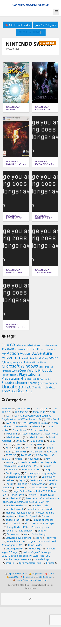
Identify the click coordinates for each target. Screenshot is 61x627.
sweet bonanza (15, 541)
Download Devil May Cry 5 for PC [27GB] (45, 163)
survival (44, 383)
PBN (27, 519)
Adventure (42, 353)
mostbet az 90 (13, 498)
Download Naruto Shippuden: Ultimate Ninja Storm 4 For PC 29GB (15, 108)
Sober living (39, 534)
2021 (8, 451)
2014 (40, 444)
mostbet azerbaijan (16, 505)
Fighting (5, 362)
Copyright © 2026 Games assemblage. (26, 585)
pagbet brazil (13, 519)
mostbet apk (47, 494)
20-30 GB (21, 440)
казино (10, 562)
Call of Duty (43, 358)
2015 (50, 444)
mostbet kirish (40, 505)
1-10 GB (8, 344)
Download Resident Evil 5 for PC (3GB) (15, 163)
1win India (11, 422)
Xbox (52, 387)
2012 (43, 349)
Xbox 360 (9, 391)
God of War (38, 483)
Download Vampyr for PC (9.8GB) (15, 326)
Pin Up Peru (31, 523)
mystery (10, 516)
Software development (18, 537)
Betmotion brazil (30, 469)
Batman (47, 465)
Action (13, 353)
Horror (36, 362)
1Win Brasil (52, 419)
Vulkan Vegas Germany (19, 559)
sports (38, 537)
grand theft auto (25, 362)
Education (52, 480)
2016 (48, 349)
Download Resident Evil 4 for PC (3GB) (15, 217)
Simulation (13, 534)
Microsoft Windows (20, 366)
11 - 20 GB (8, 349)
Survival (53, 383)
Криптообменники (30, 562)
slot (26, 534)
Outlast (45, 516)
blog (47, 469)
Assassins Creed (27, 462)
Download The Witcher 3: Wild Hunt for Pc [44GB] (45, 271)
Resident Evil (45, 379)
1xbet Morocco (35, 345)
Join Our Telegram (46, 25)
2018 (29, 448)
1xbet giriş (11, 433)
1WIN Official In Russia (35, 422)
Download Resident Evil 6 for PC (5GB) (44, 108)
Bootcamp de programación (21, 476)
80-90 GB (41, 455)
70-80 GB (26, 455)
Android (25, 358)
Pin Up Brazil (13, 523)
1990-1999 (39, 412)
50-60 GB (52, 451)
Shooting (33, 383)
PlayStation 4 (12, 378)
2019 (4, 354)
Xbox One (25, 391)
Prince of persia (40, 527)
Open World (28, 370)
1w (7, 415)
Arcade (33, 358)
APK (48, 458)
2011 (8, 444)
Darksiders (36, 480)
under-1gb (41, 387)
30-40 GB (19, 349)
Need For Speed (46, 367)
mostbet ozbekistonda (40, 509)
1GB (52, 412)
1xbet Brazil (19, 430)
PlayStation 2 (10, 375)
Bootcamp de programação (40, 473)
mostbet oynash (15, 509)
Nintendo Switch (10, 370)
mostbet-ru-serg (45, 512)
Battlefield (11, 469)
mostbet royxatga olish (18, 512)
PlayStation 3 (29, 374)
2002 (52, 440)
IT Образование (38, 487)
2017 (53, 349)
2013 (29, 444)
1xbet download (40, 430)
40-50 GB (36, 451)
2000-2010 (32, 348)
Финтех (50, 562)
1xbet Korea (51, 433)
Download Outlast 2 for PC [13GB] (44, 217)
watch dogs (42, 559)
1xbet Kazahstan (31, 433)
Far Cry (10, 483)
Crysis (22, 480)
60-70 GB (11, 455)
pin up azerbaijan (44, 519)
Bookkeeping (13, 473)
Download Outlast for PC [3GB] (14, 271)
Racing (27, 378)
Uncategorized (18, 386)
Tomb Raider (35, 545)
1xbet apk (21, 345)
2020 (50, 448)
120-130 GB (21, 412)
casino (53, 358)
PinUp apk (45, 370)
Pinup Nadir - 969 (17, 527)
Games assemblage (30, 4)
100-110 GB (24, 408)
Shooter (8, 382)
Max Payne (18, 494)
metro (32, 494)
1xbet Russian (51, 345)
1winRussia (20, 426)
